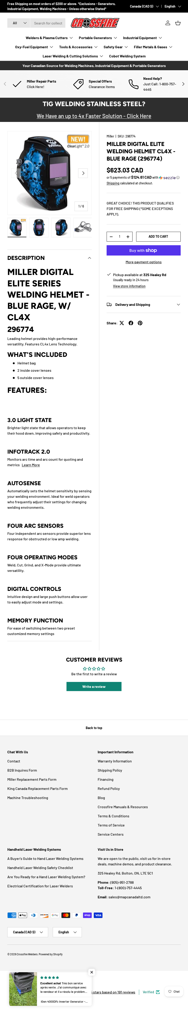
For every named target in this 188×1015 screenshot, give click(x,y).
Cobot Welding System (127, 56)
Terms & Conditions (113, 816)
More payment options (144, 262)
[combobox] (36, 23)
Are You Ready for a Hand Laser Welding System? (46, 877)
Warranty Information (115, 761)
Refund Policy (109, 788)
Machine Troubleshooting (27, 797)
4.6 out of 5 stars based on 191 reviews (105, 992)
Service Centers (111, 834)
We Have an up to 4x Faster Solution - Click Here (94, 116)
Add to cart (158, 236)
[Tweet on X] (121, 323)
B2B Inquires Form (22, 770)
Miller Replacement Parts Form (31, 779)
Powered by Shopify (51, 954)
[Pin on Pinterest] (140, 323)
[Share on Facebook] (130, 323)
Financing (105, 779)
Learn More (31, 465)
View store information (129, 286)
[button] (178, 23)
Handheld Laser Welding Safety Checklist (40, 867)
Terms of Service (111, 825)
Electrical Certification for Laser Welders (40, 886)
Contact (13, 761)
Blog (101, 797)
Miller (110, 136)
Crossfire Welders (27, 954)
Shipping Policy (110, 770)
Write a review (94, 686)
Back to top (94, 728)
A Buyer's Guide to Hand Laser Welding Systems (45, 858)
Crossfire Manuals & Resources (123, 807)
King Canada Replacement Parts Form (37, 788)
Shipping (113, 183)
